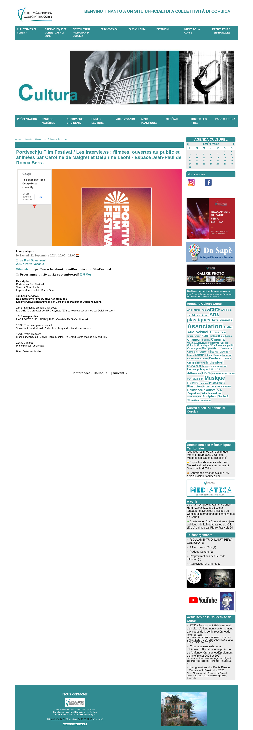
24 (190, 164)
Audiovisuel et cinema (75, 121)
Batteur (213, 336)
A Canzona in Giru (201, 547)
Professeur (209, 386)
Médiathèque (219, 373)
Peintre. (204, 383)
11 (197, 157)
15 (225, 157)
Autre (205, 335)
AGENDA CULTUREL (211, 139)
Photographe (217, 382)
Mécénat (172, 119)
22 (225, 161)
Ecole (190, 355)
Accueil (18, 139)
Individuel (214, 362)
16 (231, 157)
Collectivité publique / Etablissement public (210, 345)
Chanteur (194, 339)
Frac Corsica (109, 29)
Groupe (191, 362)
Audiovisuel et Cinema (204, 563)
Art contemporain (196, 310)
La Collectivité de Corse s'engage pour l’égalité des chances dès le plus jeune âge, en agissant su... (209, 661)
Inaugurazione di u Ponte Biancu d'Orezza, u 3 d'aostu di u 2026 (208, 669)
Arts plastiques (149, 121)
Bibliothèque (225, 336)
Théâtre (193, 400)
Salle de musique (211, 393)
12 (204, 157)
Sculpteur (210, 396)
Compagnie (194, 348)
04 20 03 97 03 (85, 719)
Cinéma (218, 339)
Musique (215, 378)
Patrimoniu (163, 29)
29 (225, 164)
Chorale (206, 340)
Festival (215, 358)
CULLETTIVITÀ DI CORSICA (26, 31)
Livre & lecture (97, 121)
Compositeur (211, 348)
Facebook (210, 187)
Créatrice (204, 352)
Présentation (27, 119)
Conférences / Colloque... (90, 373)
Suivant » (120, 373)
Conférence (226, 348)
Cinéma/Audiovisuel (197, 343)
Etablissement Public (197, 359)
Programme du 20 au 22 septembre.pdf (49, 274)
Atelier (228, 327)
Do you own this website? (27, 197)
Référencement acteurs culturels (208, 291)
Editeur (199, 354)
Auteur (214, 332)
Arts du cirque (200, 315)
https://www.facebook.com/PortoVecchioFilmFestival (71, 269)
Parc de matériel (48, 121)
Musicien (198, 378)
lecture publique (218, 366)
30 (231, 164)
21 (218, 161)
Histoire (201, 363)
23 (231, 161)
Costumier (192, 352)
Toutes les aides (199, 121)
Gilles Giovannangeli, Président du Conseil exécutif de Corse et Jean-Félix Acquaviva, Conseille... (207, 675)
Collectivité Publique (218, 343)
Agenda (28, 139)
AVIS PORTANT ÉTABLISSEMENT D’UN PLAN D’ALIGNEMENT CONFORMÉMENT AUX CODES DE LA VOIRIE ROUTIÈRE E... (210, 640)
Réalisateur (224, 386)
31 (190, 167)
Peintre (192, 383)
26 (204, 164)
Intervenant (194, 365)
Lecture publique (197, 369)
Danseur (224, 351)
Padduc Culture (199, 551)
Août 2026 (211, 144)
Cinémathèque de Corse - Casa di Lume (56, 32)
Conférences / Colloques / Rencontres (51, 139)
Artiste (213, 309)
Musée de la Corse (192, 31)
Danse (214, 351)
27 (211, 164)
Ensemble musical (223, 355)
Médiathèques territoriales (221, 31)
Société (223, 396)
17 (190, 161)
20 (211, 161)
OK (40, 197)
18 (197, 161)
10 (190, 157)
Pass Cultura (137, 29)
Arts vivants (125, 119)
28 (218, 164)
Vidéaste (206, 400)
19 (204, 161)
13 (211, 157)
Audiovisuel (197, 332)
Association (204, 326)
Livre (206, 373)
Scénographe (194, 397)
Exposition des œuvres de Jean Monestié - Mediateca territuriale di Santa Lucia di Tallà (208, 460)
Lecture (206, 366)
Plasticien (194, 386)
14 (218, 157)
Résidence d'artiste (201, 390)
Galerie (227, 358)
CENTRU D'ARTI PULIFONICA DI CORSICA (81, 32)
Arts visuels (222, 320)
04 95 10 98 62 (58, 719)
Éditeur (209, 355)
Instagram (193, 187)
